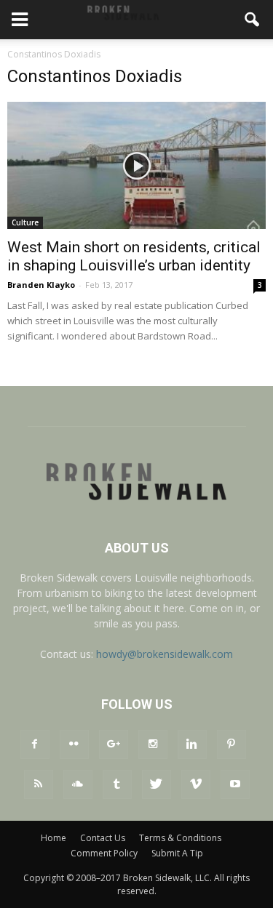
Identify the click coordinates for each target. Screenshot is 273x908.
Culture (25, 222)
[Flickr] (74, 744)
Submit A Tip (177, 853)
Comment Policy (104, 853)
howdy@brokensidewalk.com (164, 654)
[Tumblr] (117, 784)
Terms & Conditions (180, 838)
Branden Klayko (41, 284)
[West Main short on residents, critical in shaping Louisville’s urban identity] (136, 165)
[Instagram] (152, 744)
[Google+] (113, 744)
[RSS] (38, 784)
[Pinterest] (231, 744)
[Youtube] (235, 784)
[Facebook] (35, 744)
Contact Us (102, 838)
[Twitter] (156, 784)
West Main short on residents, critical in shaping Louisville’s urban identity (134, 256)
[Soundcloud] (77, 784)
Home (53, 838)
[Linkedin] (192, 744)
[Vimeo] (195, 784)
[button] (252, 19)
